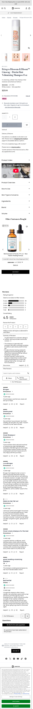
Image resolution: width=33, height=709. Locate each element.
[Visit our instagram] (14, 659)
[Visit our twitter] (10, 659)
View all (28, 96)
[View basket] (29, 8)
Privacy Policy (17, 693)
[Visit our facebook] (6, 659)
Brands (9, 17)
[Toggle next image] (30, 35)
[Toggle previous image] (1, 35)
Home (3, 17)
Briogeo (15, 17)
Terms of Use (26, 693)
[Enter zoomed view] (29, 48)
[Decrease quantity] (4, 117)
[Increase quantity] (14, 117)
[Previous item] (3, 249)
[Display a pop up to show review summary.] (22, 263)
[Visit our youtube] (18, 659)
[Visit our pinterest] (25, 659)
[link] (26, 8)
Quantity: (5, 113)
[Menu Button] (2, 8)
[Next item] (29, 249)
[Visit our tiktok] (22, 659)
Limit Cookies (15, 701)
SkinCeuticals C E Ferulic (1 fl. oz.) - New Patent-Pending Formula (15, 254)
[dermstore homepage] (16, 8)
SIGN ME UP (16, 651)
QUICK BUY (15, 272)
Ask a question (16, 87)
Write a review (6, 87)
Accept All (16, 706)
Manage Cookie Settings (16, 696)
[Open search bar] (5, 8)
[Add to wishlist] (27, 125)
